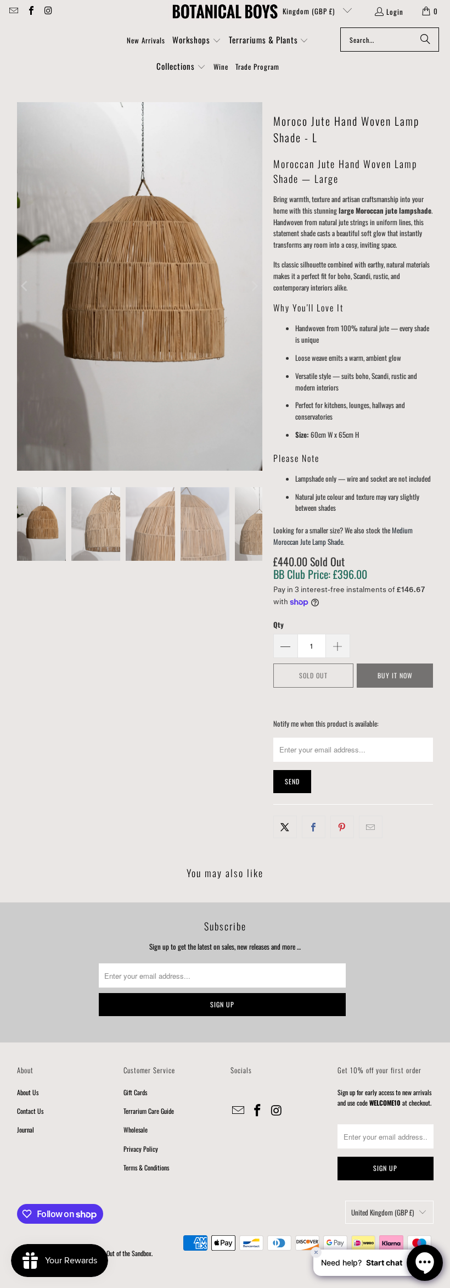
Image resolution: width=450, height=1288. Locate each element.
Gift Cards (135, 1092)
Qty (278, 624)
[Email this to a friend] (371, 827)
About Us (27, 1092)
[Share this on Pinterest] (342, 827)
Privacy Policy (140, 1148)
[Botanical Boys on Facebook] (30, 10)
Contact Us (30, 1111)
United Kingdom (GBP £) (298, 10)
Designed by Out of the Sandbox (114, 1253)
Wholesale (135, 1129)
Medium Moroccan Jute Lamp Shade (343, 536)
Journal (25, 1129)
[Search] (425, 39)
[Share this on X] (285, 827)
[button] (196, 40)
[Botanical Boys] (225, 11)
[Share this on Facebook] (313, 827)
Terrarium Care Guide (148, 1111)
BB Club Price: (320, 574)
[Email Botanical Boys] (13, 10)
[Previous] (25, 286)
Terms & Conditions (146, 1167)
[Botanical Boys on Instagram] (48, 10)
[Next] (254, 286)
